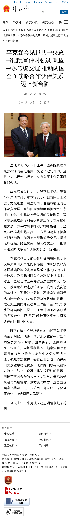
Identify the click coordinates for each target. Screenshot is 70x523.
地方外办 (9, 439)
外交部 (17, 22)
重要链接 (9, 445)
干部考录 (44, 445)
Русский (49, 2)
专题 (21, 29)
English (18, 2)
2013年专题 (46, 29)
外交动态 (48, 22)
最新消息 (13, 40)
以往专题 (31, 29)
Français (28, 2)
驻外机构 (44, 433)
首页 (5, 22)
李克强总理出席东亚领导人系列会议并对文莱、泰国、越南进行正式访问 (35, 35)
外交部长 (32, 22)
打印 (46, 102)
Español (38, 2)
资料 (13, 29)
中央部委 (9, 433)
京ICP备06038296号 (46, 467)
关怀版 (65, 2)
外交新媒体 (45, 439)
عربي (57, 2)
